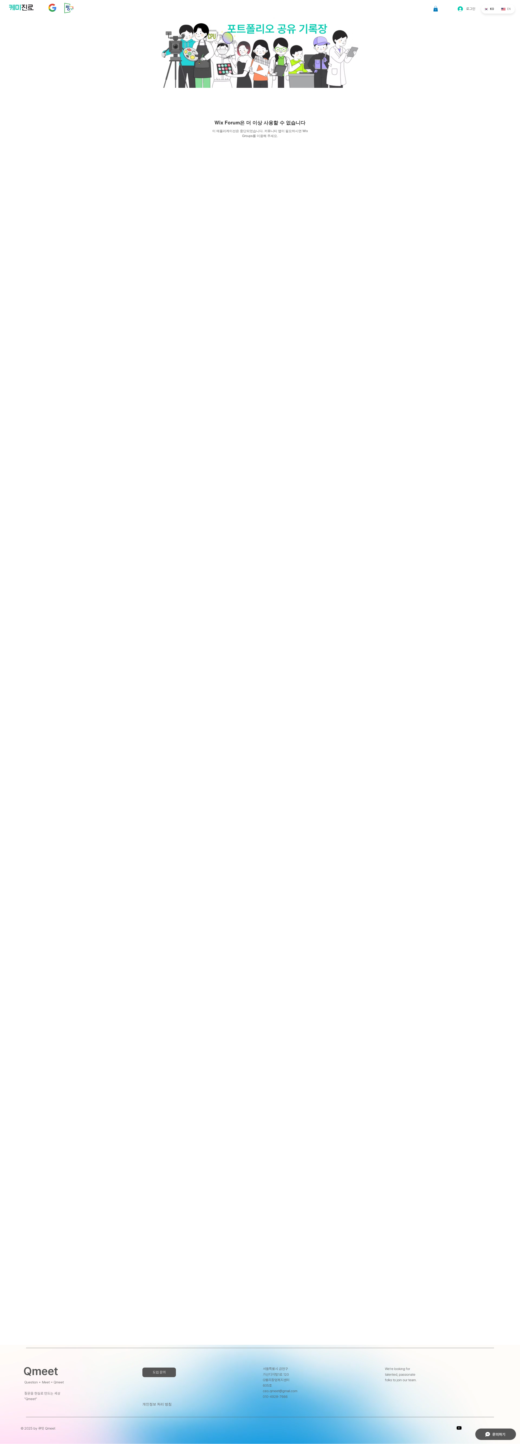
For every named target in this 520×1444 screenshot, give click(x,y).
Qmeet (40, 1371)
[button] (435, 8)
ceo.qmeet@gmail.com (280, 1391)
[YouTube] (459, 1428)
